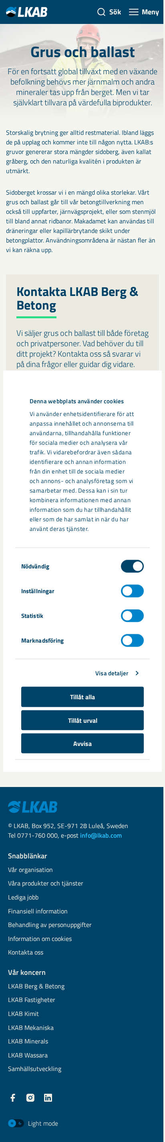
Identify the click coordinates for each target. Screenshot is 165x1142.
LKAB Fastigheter (31, 1000)
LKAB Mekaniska (31, 1028)
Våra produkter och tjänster (45, 884)
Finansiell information (38, 911)
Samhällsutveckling (34, 1069)
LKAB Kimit (23, 1014)
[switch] (132, 591)
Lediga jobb (23, 897)
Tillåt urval (82, 720)
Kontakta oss (25, 953)
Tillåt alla (82, 697)
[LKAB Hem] (26, 12)
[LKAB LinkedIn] (48, 1098)
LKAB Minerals (28, 1041)
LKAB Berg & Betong (36, 986)
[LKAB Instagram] (30, 1098)
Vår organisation (30, 870)
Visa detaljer (111, 672)
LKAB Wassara (28, 1055)
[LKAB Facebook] (13, 1098)
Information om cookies (40, 939)
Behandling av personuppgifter (50, 925)
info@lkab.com (101, 835)
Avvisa (82, 743)
